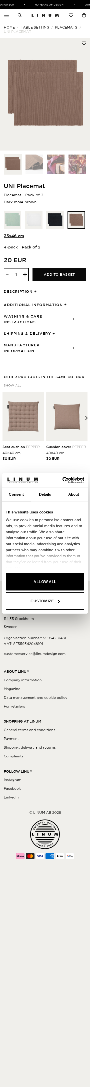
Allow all (45, 581)
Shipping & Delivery (27, 334)
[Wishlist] (71, 15)
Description (18, 292)
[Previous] (8, 94)
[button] (6, 15)
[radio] (12, 220)
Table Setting (35, 27)
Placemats (66, 27)
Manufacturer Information (22, 348)
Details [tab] (45, 494)
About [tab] (73, 494)
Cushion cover (66, 447)
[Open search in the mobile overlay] (20, 15)
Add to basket (59, 275)
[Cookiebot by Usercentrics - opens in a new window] (63, 480)
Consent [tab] (16, 494)
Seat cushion (21, 447)
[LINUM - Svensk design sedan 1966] (45, 15)
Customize (42, 601)
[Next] (82, 94)
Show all (13, 385)
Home (9, 27)
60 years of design (48, 4)
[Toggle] (37, 291)
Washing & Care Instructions (23, 319)
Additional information (33, 305)
